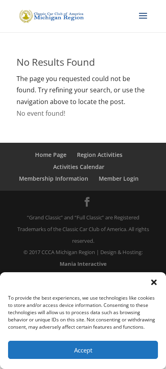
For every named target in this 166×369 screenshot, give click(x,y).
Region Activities (99, 154)
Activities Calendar (78, 167)
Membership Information (53, 178)
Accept (83, 350)
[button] (154, 282)
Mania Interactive (83, 263)
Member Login (119, 178)
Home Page (50, 154)
